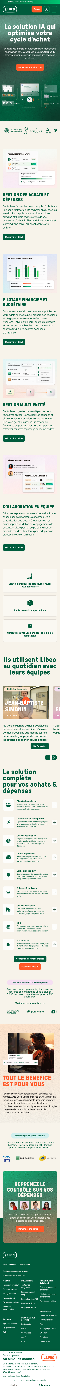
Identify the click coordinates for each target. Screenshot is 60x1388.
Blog (41, 1324)
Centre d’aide (45, 1341)
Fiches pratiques (46, 1320)
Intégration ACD (28, 1303)
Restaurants (26, 1324)
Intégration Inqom (28, 1307)
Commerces (26, 1333)
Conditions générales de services (15, 1271)
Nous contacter (9, 1328)
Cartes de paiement (10, 1289)
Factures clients (9, 1298)
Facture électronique (11, 1302)
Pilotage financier (9, 1293)
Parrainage (44, 1337)
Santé (23, 1337)
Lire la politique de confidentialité (16, 1376)
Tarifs (5, 1332)
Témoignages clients (48, 1328)
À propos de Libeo (10, 1323)
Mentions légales (9, 1264)
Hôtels (23, 1328)
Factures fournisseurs (11, 1285)
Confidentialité (24, 1264)
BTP (23, 1341)
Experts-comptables (48, 1301)
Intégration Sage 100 (29, 1299)
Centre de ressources (48, 1315)
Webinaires (44, 1333)
